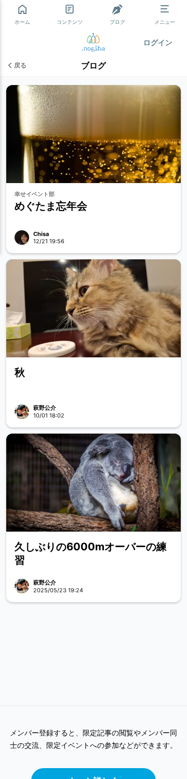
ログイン (157, 42)
